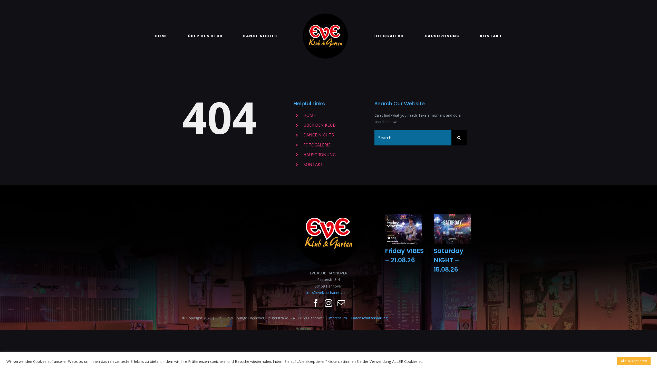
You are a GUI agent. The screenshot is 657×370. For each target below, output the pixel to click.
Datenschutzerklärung (369, 318)
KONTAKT (313, 164)
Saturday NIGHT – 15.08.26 (448, 260)
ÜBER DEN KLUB (319, 125)
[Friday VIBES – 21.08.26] (403, 229)
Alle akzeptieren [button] (634, 360)
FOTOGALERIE (317, 145)
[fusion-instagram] (328, 303)
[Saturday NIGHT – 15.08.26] (452, 229)
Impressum (337, 318)
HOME (309, 115)
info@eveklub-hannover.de (328, 292)
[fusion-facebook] (316, 303)
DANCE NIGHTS (318, 135)
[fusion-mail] (341, 303)
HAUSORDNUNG (319, 155)
